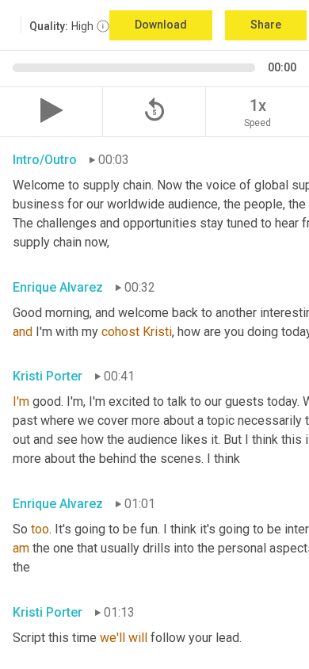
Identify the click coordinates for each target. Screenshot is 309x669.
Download (161, 24)
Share (265, 24)
